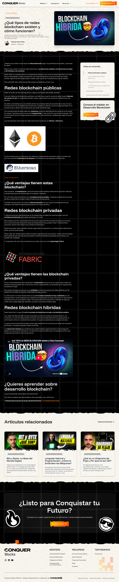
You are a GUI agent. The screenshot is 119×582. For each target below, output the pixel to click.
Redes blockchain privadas (96, 82)
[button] (43, 3)
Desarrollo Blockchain (56, 557)
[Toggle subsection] (85, 72)
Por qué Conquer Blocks (79, 554)
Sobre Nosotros (77, 557)
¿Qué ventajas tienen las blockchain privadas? (99, 86)
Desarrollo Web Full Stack (57, 554)
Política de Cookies (83, 578)
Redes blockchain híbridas (94, 91)
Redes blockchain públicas (97, 73)
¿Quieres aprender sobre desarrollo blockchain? (97, 96)
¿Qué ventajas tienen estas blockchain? (96, 77)
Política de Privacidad (95, 578)
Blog (73, 563)
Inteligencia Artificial (56, 560)
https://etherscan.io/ (11, 177)
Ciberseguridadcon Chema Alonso (55, 564)
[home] (13, 3)
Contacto (75, 566)
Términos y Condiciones (108, 578)
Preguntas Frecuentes (79, 560)
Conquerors (55, 3)
